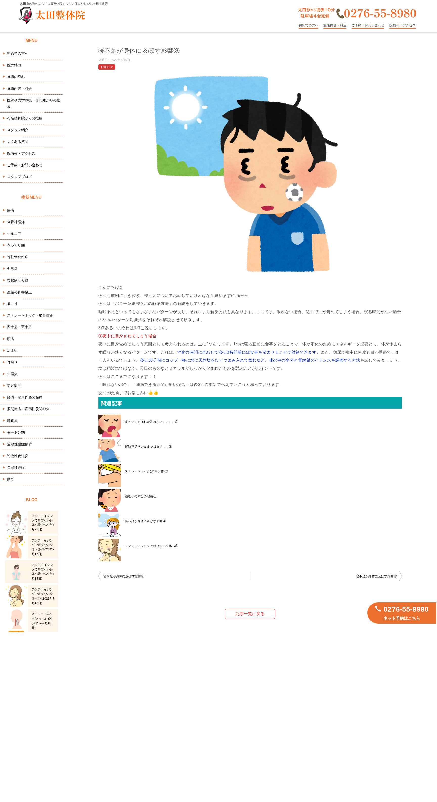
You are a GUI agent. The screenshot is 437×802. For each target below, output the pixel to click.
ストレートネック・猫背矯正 (30, 315)
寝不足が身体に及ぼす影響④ (145, 521)
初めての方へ (308, 25)
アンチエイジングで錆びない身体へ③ (43, 547)
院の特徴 (14, 65)
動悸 (10, 479)
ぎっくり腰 (16, 245)
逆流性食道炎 (17, 456)
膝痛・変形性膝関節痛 (24, 397)
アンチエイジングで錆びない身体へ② (43, 571)
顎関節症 (14, 385)
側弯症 (12, 268)
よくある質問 (17, 142)
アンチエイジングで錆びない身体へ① (151, 546)
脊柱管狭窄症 (17, 257)
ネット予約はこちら (402, 618)
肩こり (12, 304)
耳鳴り (12, 362)
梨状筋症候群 (17, 280)
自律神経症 (16, 467)
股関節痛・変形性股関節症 (28, 409)
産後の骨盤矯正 (19, 292)
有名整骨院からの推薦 (24, 118)
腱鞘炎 (12, 421)
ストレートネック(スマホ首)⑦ (42, 620)
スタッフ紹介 (17, 130)
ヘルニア (14, 234)
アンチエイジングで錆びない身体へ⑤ (43, 522)
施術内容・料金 (334, 25)
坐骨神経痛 (16, 222)
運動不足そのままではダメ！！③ (148, 446)
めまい (12, 350)
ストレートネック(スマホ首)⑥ (146, 471)
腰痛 (10, 210)
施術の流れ (16, 77)
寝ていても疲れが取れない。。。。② (151, 422)
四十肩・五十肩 (19, 327)
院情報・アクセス (402, 25)
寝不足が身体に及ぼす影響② (123, 576)
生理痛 (12, 374)
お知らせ (107, 67)
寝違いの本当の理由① (140, 496)
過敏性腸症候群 (19, 444)
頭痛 (10, 339)
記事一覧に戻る (250, 614)
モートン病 (16, 432)
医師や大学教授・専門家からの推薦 (33, 103)
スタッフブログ (19, 177)
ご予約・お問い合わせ (368, 25)
